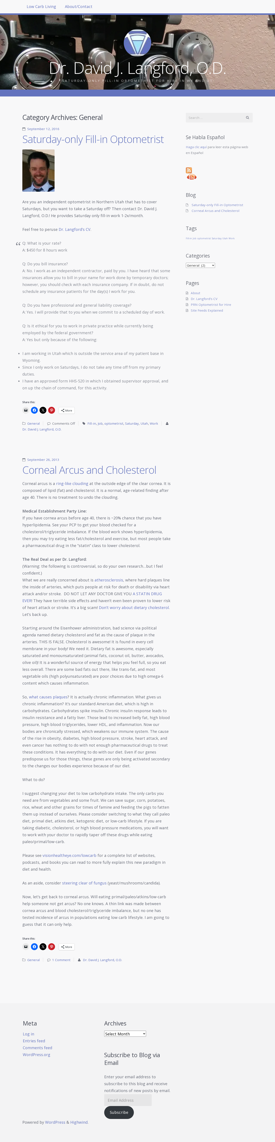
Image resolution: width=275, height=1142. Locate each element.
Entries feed (34, 1040)
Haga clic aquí (196, 147)
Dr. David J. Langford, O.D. (41, 429)
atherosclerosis (109, 580)
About (195, 293)
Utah (144, 423)
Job (100, 423)
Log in (28, 1033)
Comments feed (37, 1047)
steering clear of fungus (84, 883)
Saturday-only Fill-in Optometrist (93, 139)
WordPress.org (36, 1054)
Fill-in (91, 423)
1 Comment (61, 960)
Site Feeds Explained (207, 310)
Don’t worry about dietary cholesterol (134, 607)
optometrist (113, 423)
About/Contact (78, 6)
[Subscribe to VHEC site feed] (219, 170)
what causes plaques (48, 696)
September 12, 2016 (43, 129)
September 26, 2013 (43, 459)
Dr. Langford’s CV (74, 229)
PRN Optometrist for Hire (211, 304)
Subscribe (119, 1112)
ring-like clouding (72, 483)
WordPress (55, 1122)
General (33, 423)
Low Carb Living (41, 6)
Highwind (79, 1122)
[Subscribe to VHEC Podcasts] (219, 176)
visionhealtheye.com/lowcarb (69, 855)
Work (154, 423)
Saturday (132, 423)
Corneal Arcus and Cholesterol (89, 470)
